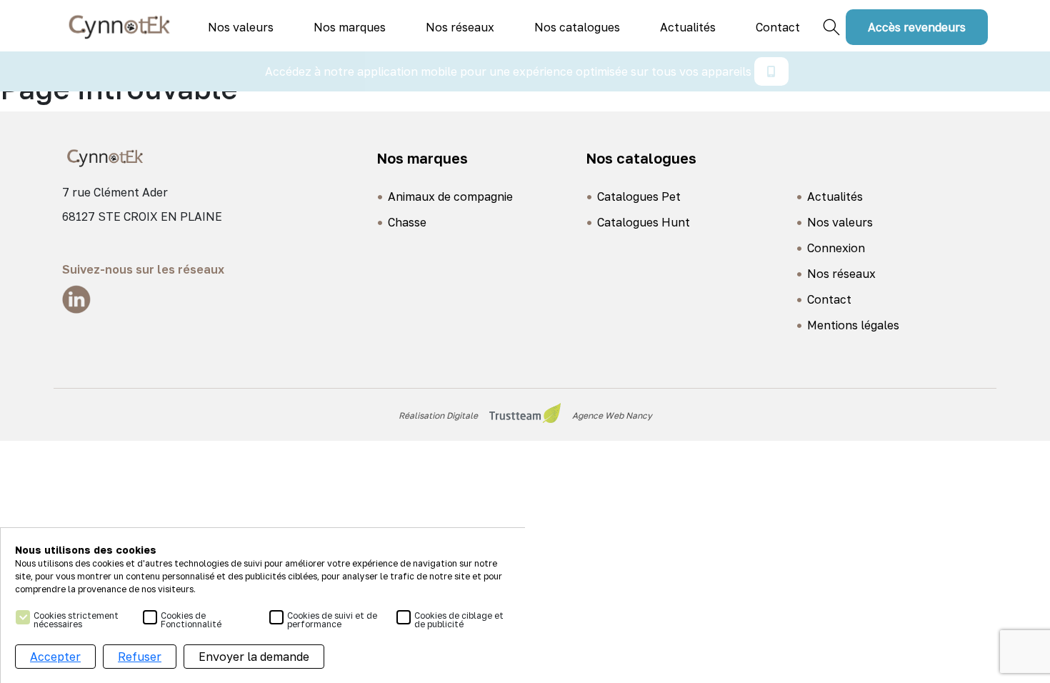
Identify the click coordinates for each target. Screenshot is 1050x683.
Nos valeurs (241, 27)
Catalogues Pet (639, 196)
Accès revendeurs (917, 27)
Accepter (55, 656)
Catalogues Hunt (643, 222)
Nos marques (350, 27)
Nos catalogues (577, 27)
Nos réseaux (460, 27)
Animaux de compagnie (450, 196)
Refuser (139, 656)
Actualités (688, 27)
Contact (778, 27)
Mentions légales (853, 325)
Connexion (836, 248)
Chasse (407, 222)
